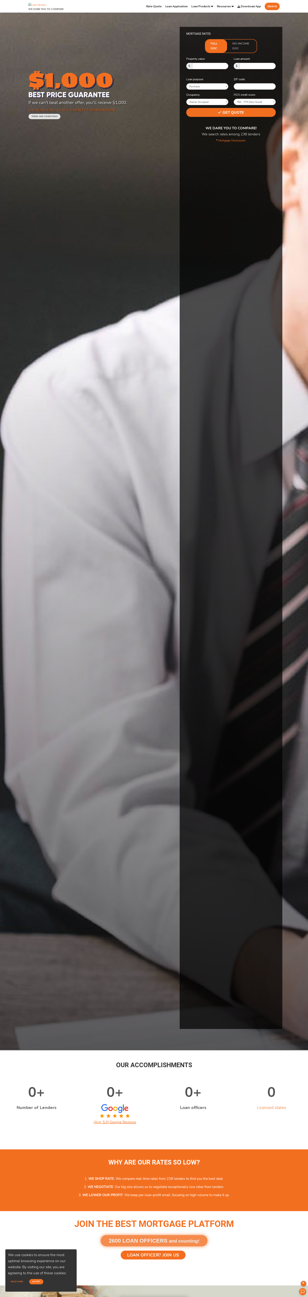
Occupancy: (193, 95)
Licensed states (271, 1107)
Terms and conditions (44, 116)
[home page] (37, 4)
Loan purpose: (195, 79)
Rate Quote (154, 6)
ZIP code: (239, 79)
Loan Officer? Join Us (153, 1255)
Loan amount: (242, 59)
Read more (17, 1281)
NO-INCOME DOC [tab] (240, 46)
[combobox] (207, 86)
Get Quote (232, 112)
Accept (36, 1281)
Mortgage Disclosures (232, 140)
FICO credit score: (245, 95)
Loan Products (201, 6)
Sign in (272, 6)
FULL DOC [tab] (214, 46)
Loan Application (176, 6)
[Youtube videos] (303, 1283)
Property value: (195, 59)
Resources (224, 6)
